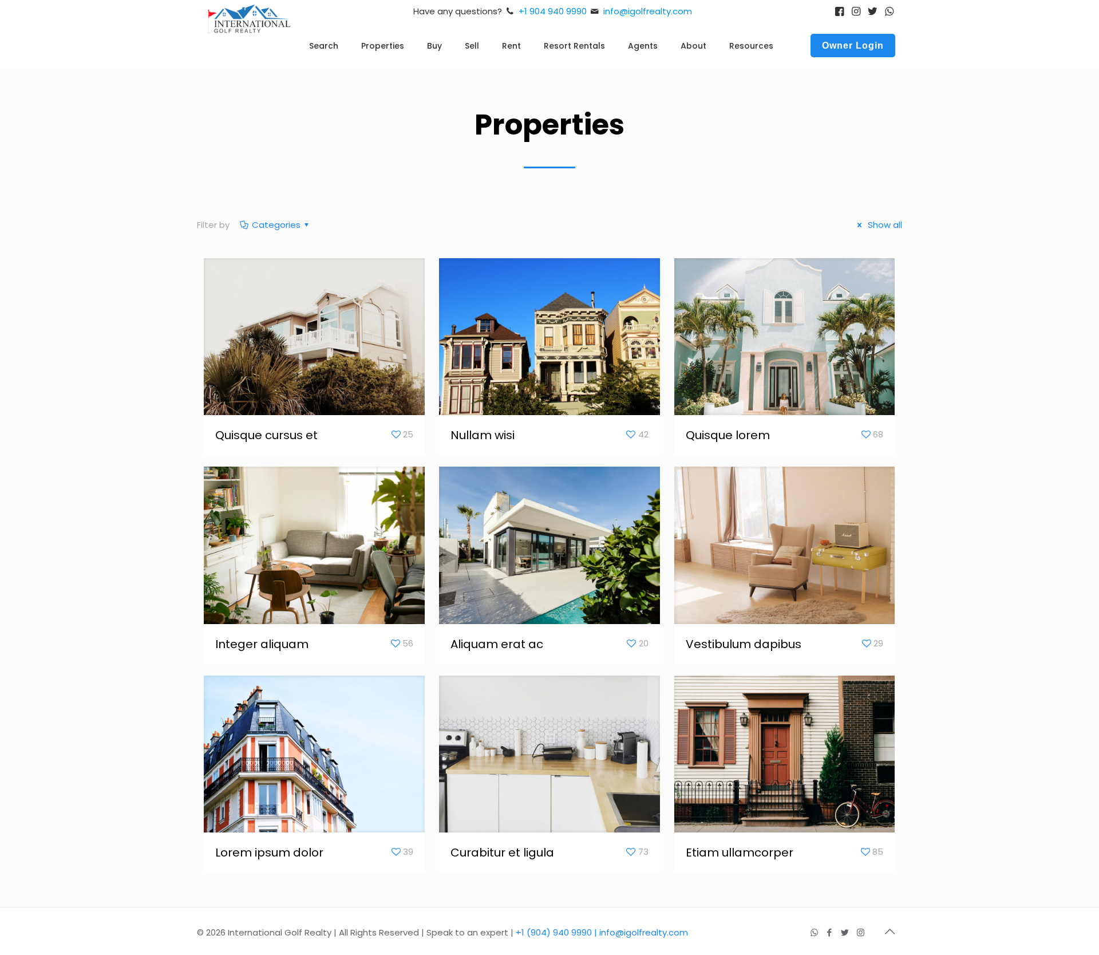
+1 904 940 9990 (553, 11)
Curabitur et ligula (502, 852)
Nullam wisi (482, 435)
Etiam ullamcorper (739, 852)
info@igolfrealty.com (647, 11)
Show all (883, 225)
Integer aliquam (262, 644)
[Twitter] (845, 932)
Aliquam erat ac (496, 644)
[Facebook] (830, 932)
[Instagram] (861, 932)
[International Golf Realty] (249, 37)
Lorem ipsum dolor (269, 852)
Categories (276, 225)
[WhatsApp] (814, 932)
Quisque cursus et (266, 435)
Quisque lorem (728, 435)
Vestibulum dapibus (743, 644)
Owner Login (853, 45)
